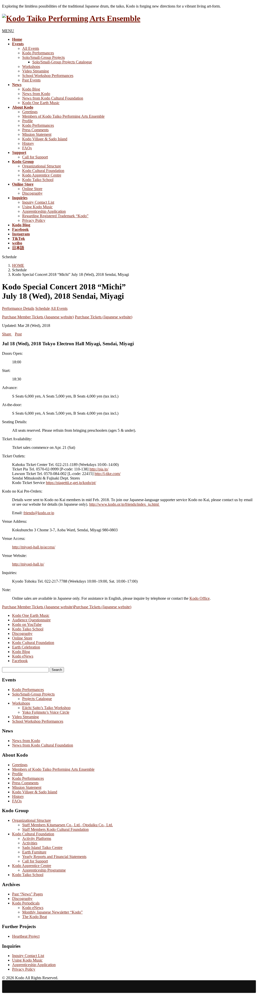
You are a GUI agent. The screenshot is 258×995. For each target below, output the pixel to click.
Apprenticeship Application (44, 211)
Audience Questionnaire (31, 620)
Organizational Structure (41, 166)
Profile (27, 121)
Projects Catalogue (37, 699)
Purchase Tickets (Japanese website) (103, 317)
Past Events (31, 80)
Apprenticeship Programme (44, 870)
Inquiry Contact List (38, 202)
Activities (29, 843)
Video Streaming (35, 71)
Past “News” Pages (27, 894)
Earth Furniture (34, 852)
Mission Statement (36, 134)
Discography (32, 193)
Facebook (20, 661)
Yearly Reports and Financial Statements (54, 856)
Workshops (31, 66)
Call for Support (35, 157)
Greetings (30, 112)
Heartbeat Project (26, 936)
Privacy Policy (33, 220)
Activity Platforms (36, 838)
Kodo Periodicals (26, 903)
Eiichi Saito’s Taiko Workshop (46, 708)
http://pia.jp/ (98, 469)
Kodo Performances (38, 53)
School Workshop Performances (47, 75)
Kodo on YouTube (27, 624)
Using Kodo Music (37, 207)
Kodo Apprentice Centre (41, 175)
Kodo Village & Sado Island (44, 139)
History (28, 143)
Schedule (42, 308)
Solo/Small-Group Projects (43, 57)
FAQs (27, 148)
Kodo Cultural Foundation (43, 170)
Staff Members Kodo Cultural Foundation (55, 829)
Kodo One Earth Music (40, 103)
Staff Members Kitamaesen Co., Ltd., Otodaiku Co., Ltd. (67, 825)
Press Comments (35, 130)
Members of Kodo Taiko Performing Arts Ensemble (63, 116)
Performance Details (18, 308)
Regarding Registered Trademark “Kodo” (55, 216)
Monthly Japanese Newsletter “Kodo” (52, 912)
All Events (30, 48)
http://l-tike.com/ (107, 473)
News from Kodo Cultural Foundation (52, 98)
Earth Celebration (26, 647)
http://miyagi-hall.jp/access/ (33, 547)
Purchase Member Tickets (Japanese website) (38, 317)
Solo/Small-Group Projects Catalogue (62, 62)
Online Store (32, 189)
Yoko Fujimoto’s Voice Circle (45, 712)
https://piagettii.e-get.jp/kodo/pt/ (71, 483)
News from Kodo (36, 94)
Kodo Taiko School (37, 180)
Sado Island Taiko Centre (42, 847)
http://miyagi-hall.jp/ (28, 564)
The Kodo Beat (34, 917)
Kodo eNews (22, 656)
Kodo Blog (31, 89)
